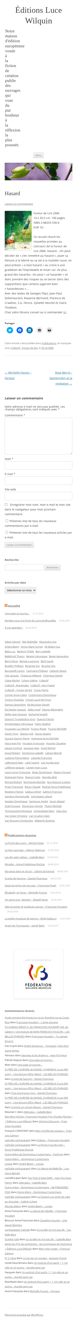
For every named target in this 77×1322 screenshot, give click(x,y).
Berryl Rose (11, 661)
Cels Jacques (12, 675)
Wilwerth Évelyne (45, 820)
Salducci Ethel (33, 791)
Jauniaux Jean (31, 748)
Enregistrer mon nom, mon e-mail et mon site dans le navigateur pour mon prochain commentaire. (37, 509)
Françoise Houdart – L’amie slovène (37, 1022)
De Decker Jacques (15, 709)
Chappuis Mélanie (31, 675)
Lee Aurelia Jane (50, 762)
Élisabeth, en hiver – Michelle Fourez (26, 892)
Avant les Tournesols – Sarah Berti (24, 925)
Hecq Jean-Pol (13, 743)
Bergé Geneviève (59, 656)
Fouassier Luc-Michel (17, 729)
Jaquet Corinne (13, 748)
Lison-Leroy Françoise (17, 772)
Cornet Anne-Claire (16, 695)
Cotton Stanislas (14, 699)
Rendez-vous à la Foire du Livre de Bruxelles (30, 620)
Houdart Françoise (33, 743)
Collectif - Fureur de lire (24, 348)
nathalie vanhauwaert (17, 1140)
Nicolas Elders (13, 1206)
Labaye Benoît (53, 753)
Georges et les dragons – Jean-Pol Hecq (44, 1055)
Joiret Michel (48, 748)
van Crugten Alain (39, 816)
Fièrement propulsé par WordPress (24, 1314)
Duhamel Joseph (38, 714)
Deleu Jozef (34, 709)
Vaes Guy (61, 811)
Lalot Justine (32, 762)
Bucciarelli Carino (15, 671)
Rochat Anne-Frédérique (56, 787)
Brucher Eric (48, 666)
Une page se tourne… (17, 613)
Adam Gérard (12, 642)
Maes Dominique (42, 772)
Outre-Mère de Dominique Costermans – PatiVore (34, 1154)
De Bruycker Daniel (38, 704)
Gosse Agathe (43, 733)
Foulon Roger (39, 729)
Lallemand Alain (14, 762)
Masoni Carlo (32, 777)
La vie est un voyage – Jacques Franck (45, 1258)
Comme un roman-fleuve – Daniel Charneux (37, 1107)
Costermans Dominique (42, 695)
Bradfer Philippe (14, 666)
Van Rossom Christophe (19, 820)
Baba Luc (10, 651)
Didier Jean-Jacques (16, 714)
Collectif (43, 680)
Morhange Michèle (34, 782)
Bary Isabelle (43, 651)
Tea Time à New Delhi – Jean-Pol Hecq (49, 1178)
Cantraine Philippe (37, 671)
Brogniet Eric (32, 666)
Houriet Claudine (56, 743)
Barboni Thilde (25, 651)
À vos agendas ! (14, 627)
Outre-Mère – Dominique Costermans (27, 1159)
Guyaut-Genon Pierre (17, 738)
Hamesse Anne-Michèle (45, 738)
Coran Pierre (41, 690)
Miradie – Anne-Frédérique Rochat (25, 864)
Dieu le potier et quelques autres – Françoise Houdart (36, 906)
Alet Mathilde (30, 642)
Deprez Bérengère (52, 709)
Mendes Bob (49, 777)
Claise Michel (12, 680)
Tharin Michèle (53, 806)
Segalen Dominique (16, 801)
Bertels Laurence (29, 661)
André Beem (12, 646)
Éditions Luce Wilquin (38, 15)
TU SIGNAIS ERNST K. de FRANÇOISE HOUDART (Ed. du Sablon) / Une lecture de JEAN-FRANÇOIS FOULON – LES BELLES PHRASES (37, 1031)
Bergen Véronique (36, 656)
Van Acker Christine (16, 816)
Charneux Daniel (52, 675)
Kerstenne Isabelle (32, 753)
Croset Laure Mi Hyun (38, 699)
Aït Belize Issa (52, 646)
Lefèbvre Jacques (14, 767)
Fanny (8, 1182)
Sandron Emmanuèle (17, 796)
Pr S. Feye (10, 1258)
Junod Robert (12, 753)
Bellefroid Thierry (15, 656)
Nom (9, 459)
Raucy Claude (32, 787)
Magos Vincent (62, 772)
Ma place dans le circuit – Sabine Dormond (29, 871)
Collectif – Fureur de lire (18, 690)
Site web (10, 489)
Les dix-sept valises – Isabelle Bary (24, 857)
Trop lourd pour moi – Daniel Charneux (34, 1093)
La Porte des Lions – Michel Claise (24, 843)
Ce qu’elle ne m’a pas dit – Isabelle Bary (48, 1239)
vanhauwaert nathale (17, 1230)
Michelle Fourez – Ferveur (45, 1291)
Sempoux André (38, 801)
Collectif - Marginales (17, 685)
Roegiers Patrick (14, 791)
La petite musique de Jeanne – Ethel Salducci (30, 918)
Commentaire (15, 415)
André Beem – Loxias (31, 1164)
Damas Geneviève (15, 704)
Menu (38, 155)
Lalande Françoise (41, 758)
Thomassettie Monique (18, 811)
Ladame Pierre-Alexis (17, 758)
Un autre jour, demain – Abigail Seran (26, 899)
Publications (49, 343)
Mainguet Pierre (14, 777)
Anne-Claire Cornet (32, 646)
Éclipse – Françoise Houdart (53, 1140)
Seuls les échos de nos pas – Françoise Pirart (30, 885)
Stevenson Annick (32, 806)
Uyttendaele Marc (44, 811)
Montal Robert (13, 782)
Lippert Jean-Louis (36, 767)
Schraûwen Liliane (41, 796)
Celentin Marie (57, 671)
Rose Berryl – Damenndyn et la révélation (61, 378)
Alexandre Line (47, 642)
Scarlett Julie (12, 1239)
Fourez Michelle (57, 729)
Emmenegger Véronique (19, 724)
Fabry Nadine (43, 724)
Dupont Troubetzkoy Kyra (20, 719)
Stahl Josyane (12, 806)
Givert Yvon (11, 733)
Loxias (8, 1164)
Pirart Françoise (14, 787)
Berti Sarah (47, 661)
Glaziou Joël (26, 733)
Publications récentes (22, 835)
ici (64, 312)
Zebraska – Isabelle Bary (38, 1112)
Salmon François (52, 791)
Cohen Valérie (29, 680)
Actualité (14, 606)
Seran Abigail (57, 801)
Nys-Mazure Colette (58, 782)
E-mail (10, 474)
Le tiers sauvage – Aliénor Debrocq (25, 850)
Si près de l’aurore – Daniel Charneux (26, 878)
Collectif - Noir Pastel (42, 685)
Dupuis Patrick (45, 719)
